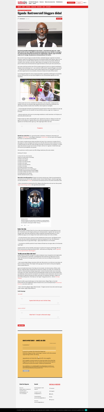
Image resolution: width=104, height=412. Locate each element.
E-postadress (26, 345)
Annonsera (42, 2)
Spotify (51, 394)
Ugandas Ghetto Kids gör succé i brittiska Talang (39, 300)
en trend (30, 180)
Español (34, 3)
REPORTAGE (28, 6)
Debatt (23, 6)
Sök (84, 2)
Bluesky (50, 396)
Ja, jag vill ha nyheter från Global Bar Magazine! (34, 351)
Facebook (52, 388)
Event (44, 6)
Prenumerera (71, 2)
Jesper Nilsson (22, 18)
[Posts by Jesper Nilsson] (18, 18)
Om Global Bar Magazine (33, 2)
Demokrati (20, 10)
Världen (19, 6)
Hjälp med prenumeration (50, 2)
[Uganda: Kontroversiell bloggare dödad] (40, 34)
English (30, 3)
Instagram (52, 391)
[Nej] (102, 410)
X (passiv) (52, 399)
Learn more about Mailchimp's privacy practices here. (33, 367)
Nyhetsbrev (39, 6)
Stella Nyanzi (26, 137)
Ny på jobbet (48, 6)
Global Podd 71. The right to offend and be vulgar (39, 314)
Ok (86, 410)
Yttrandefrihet (28, 10)
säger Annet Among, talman (24, 184)
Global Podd (33, 6)
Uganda (23, 10)
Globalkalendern (59, 2)
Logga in (79, 2)
